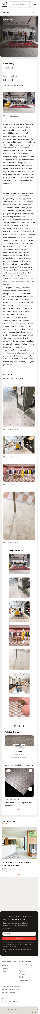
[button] (18, 809)
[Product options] (30, 770)
